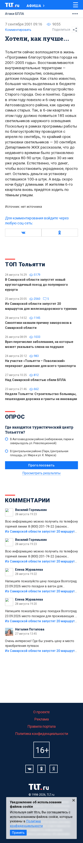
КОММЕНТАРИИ (27, 500)
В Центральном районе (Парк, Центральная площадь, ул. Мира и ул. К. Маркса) (39, 453)
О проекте (41, 712)
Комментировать (18, 30)
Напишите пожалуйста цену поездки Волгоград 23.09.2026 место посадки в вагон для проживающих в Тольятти (41, 584)
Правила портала (41, 726)
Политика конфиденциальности (41, 734)
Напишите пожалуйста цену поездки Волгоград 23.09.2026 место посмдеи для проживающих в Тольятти (41, 614)
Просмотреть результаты (41, 473)
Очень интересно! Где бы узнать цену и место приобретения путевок (39, 643)
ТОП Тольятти (25, 264)
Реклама (41, 719)
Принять (18, 833)
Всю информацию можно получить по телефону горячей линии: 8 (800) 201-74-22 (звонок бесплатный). (41, 524)
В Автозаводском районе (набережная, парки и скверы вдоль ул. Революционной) (42, 441)
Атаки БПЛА (14, 14)
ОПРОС (15, 416)
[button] (23, 233)
